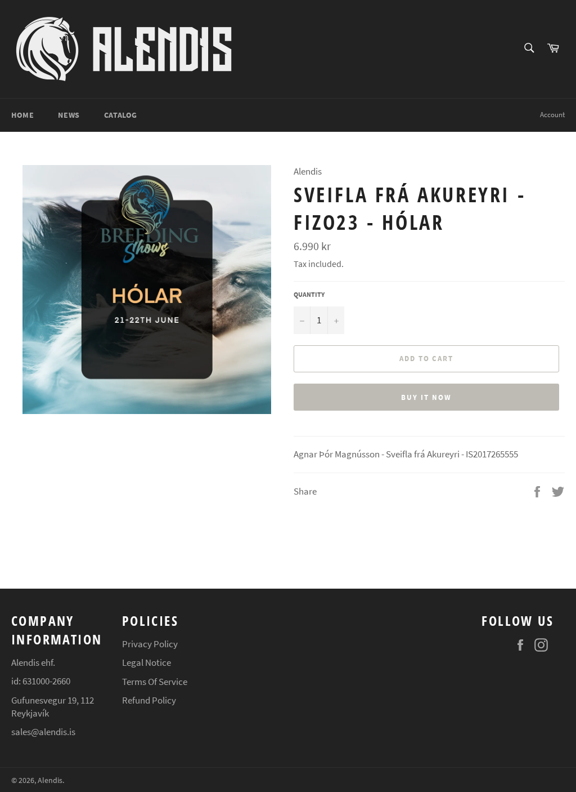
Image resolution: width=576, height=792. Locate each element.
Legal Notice (146, 662)
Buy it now (426, 397)
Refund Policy (149, 700)
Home (22, 115)
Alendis (50, 780)
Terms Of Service (154, 681)
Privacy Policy (150, 644)
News (68, 115)
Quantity (309, 294)
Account (552, 114)
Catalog (120, 115)
